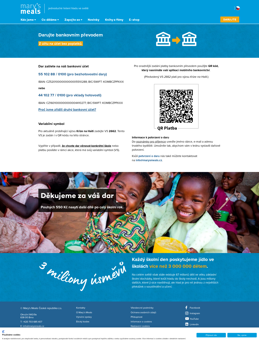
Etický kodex (82, 321)
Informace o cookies (141, 321)
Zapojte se (72, 19)
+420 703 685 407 (32, 321)
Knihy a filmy (114, 19)
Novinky (93, 19)
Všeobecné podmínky (142, 307)
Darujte (229, 19)
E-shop (134, 19)
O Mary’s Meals (84, 312)
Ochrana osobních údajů (143, 312)
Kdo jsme (27, 19)
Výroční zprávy (84, 316)
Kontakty (80, 307)
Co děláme (49, 19)
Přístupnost (136, 316)
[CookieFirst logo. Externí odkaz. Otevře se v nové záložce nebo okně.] (3, 331)
